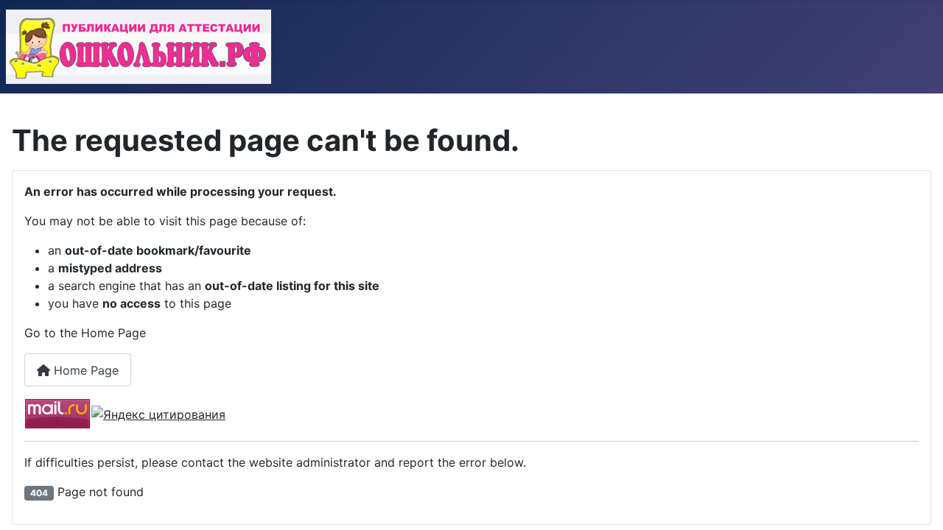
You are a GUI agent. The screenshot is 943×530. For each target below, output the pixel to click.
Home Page (84, 370)
